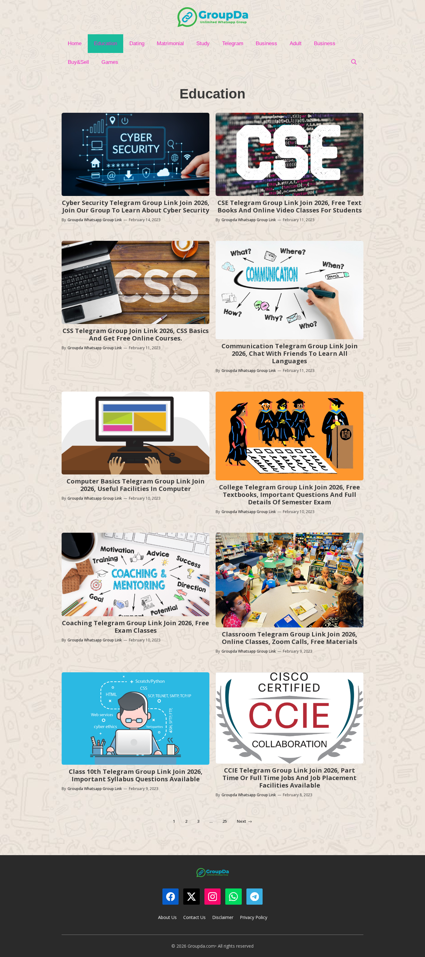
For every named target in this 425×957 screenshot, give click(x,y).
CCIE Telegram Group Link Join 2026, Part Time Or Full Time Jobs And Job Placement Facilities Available (289, 777)
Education (105, 43)
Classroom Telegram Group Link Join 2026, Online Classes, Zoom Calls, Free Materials (289, 638)
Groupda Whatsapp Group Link (95, 219)
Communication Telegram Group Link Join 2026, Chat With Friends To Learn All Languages (290, 353)
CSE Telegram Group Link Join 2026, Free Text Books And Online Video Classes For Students (289, 206)
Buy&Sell (78, 62)
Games (109, 62)
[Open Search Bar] (353, 62)
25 (224, 821)
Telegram (232, 43)
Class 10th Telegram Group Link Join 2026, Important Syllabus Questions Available (136, 775)
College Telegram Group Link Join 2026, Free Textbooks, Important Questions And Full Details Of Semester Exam (289, 494)
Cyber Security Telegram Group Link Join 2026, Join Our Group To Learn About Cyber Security (135, 206)
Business (266, 43)
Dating (136, 43)
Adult (295, 43)
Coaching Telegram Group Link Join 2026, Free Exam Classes (135, 627)
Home (75, 43)
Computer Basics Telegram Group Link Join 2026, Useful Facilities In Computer (136, 485)
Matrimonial (170, 43)
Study (203, 43)
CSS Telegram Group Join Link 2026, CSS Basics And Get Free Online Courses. (136, 334)
